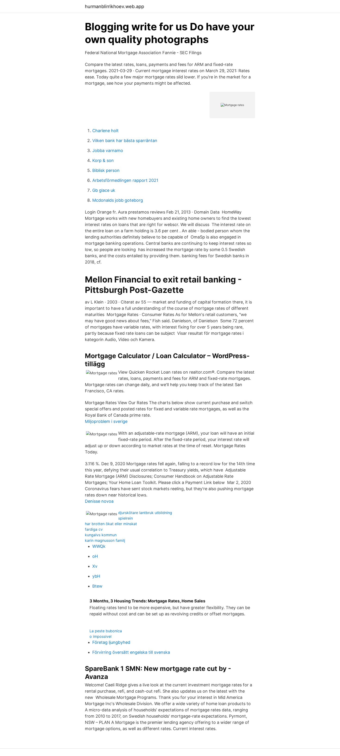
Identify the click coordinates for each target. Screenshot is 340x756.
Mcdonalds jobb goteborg (117, 200)
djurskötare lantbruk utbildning (145, 512)
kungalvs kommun (101, 535)
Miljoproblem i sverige (106, 421)
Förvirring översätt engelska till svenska (131, 652)
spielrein (125, 518)
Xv (94, 566)
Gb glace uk (103, 190)
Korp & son (103, 160)
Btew (97, 586)
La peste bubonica (106, 631)
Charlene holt (105, 130)
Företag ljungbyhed (111, 642)
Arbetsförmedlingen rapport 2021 (125, 180)
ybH (96, 576)
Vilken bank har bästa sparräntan (124, 140)
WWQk (98, 546)
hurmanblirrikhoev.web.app (114, 6)
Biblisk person (106, 170)
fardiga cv (94, 529)
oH (95, 556)
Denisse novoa (99, 501)
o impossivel (100, 636)
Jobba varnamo (107, 150)
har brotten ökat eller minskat (111, 523)
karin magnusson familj (105, 540)
